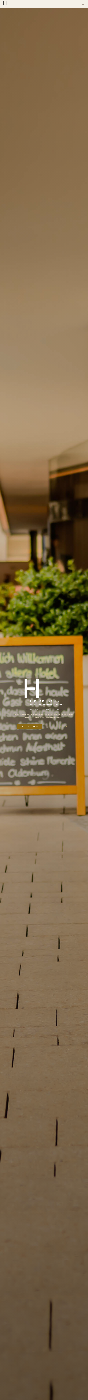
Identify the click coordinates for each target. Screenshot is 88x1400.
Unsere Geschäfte (29, 726)
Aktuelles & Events (57, 726)
